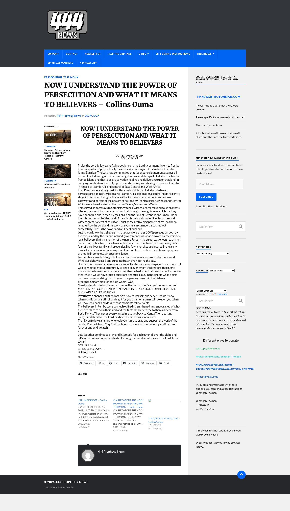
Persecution (53, 77)
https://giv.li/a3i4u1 (207, 376)
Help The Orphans (120, 54)
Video (142, 54)
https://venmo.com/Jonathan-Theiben (218, 356)
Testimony (70, 77)
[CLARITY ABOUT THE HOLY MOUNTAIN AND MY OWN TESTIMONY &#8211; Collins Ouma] (130, 415)
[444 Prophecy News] (145, 25)
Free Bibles (204, 54)
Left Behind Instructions (173, 54)
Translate (221, 294)
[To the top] (241, 475)
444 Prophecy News (69, 115)
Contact (72, 54)
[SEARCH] (241, 226)
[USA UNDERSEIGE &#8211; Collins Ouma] (95, 414)
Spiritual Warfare (60, 62)
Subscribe (206, 196)
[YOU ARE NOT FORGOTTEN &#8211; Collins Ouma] (164, 408)
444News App (88, 62)
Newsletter (93, 54)
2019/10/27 (92, 115)
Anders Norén (65, 487)
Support (53, 54)
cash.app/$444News (208, 348)
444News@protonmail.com (218, 96)
